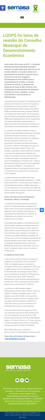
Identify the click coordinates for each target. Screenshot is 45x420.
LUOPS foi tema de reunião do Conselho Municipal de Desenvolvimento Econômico (22, 45)
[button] (2, 8)
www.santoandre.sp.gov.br (15, 339)
